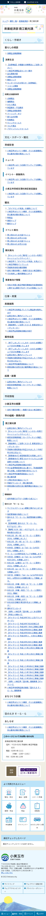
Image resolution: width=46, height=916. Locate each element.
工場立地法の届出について (17, 480)
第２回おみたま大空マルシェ (18, 234)
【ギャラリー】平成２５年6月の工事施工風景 (25, 675)
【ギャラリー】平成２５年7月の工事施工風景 (25, 672)
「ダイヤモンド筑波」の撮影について (22, 208)
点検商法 (10, 98)
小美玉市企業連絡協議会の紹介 (19, 331)
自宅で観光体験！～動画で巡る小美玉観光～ (25, 270)
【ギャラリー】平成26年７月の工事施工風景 (25, 626)
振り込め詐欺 (12, 116)
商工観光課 (11, 476)
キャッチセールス (14, 122)
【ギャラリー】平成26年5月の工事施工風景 (24, 632)
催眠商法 (10, 101)
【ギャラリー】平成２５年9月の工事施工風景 (25, 666)
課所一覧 (13, 21)
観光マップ (11, 223)
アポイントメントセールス (17, 128)
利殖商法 (10, 119)
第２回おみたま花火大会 (17, 238)
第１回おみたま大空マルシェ (18, 241)
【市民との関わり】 (15, 614)
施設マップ (11, 220)
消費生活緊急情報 (14, 76)
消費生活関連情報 (14, 53)
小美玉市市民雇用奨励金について (20, 364)
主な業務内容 (12, 73)
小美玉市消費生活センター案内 (19, 70)
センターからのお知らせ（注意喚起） (22, 82)
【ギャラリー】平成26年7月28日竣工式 (23, 623)
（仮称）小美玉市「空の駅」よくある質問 (24, 611)
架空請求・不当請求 (15, 107)
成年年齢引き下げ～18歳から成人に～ (22, 498)
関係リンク (11, 79)
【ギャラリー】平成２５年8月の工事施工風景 (25, 669)
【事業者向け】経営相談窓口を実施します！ (25, 455)
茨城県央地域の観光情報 (17, 267)
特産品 (10, 217)
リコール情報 (12, 86)
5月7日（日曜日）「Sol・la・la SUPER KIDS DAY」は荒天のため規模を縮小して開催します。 (25, 578)
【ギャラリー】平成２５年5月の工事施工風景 (25, 678)
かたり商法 (11, 104)
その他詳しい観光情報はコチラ (19, 273)
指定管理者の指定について (17, 514)
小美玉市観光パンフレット (18, 264)
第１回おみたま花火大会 (17, 244)
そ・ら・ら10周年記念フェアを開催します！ (25, 553)
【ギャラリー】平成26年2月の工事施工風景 (24, 642)
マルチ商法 (11, 126)
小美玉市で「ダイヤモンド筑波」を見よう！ (25, 261)
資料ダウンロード (14, 608)
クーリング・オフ (14, 113)
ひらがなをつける (32, 2)
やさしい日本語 (15, 2)
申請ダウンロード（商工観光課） (20, 483)
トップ (5, 21)
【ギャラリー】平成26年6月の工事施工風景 (24, 629)
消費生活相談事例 (14, 110)
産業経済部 (23, 21)
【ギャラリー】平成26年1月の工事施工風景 (24, 645)
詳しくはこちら (7, 872)
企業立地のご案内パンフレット (19, 315)
